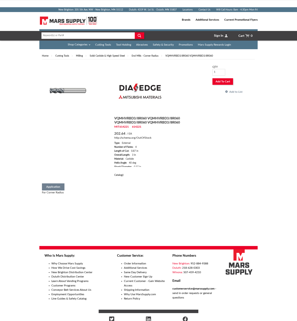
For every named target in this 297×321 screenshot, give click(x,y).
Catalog (119, 175)
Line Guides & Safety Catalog (68, 298)
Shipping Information (136, 289)
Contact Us (204, 10)
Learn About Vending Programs (70, 281)
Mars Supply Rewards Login (214, 44)
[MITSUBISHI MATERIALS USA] (140, 90)
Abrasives (142, 44)
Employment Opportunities (67, 294)
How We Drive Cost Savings (68, 267)
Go (139, 35)
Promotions (186, 44)
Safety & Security (163, 44)
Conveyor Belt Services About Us (71, 289)
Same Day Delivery (135, 272)
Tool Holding (123, 44)
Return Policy (132, 298)
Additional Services (135, 267)
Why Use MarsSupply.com (140, 294)
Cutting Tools (103, 44)
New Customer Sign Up (138, 276)
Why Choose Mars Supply (67, 263)
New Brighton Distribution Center (71, 272)
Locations (188, 10)
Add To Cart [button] (223, 81)
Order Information (135, 263)
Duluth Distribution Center (67, 276)
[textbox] (91, 35)
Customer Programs (63, 285)
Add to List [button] (236, 91)
